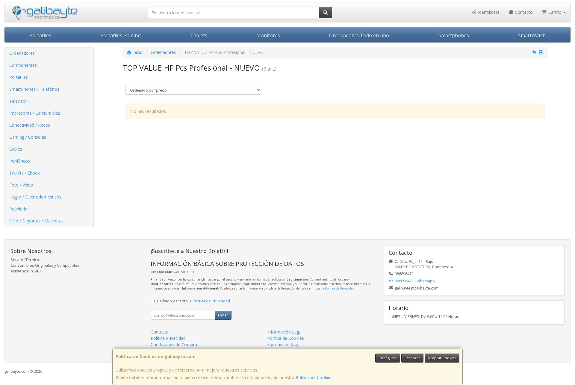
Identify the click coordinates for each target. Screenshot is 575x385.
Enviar (223, 315)
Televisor (18, 101)
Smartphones (453, 35)
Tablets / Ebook (24, 173)
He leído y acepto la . (194, 301)
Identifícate (488, 12)
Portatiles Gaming (120, 35)
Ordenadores (22, 53)
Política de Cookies (314, 377)
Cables (15, 149)
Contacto (523, 12)
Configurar (388, 357)
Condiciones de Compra (174, 344)
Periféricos (19, 161)
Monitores (268, 35)
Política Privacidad (168, 338)
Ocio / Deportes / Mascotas (36, 221)
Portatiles (40, 35)
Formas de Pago (283, 344)
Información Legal (284, 332)
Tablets (198, 35)
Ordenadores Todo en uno (359, 35)
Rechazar (412, 357)
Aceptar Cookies (442, 357)
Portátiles (18, 77)
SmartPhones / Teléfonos (34, 89)
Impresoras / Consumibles (34, 113)
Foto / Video (21, 185)
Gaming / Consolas (27, 137)
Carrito (555, 12)
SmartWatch (532, 35)
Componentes (23, 65)
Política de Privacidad (339, 288)
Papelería (18, 209)
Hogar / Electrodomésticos (35, 197)
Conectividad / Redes (29, 125)
